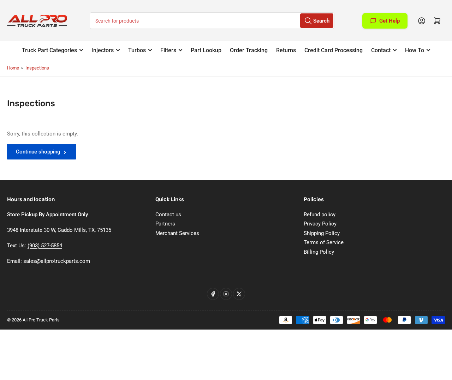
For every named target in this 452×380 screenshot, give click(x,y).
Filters (168, 50)
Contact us (168, 214)
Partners (165, 224)
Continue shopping (38, 152)
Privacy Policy (320, 224)
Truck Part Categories (49, 50)
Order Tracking (249, 50)
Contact (381, 50)
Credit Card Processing (333, 50)
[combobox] (212, 20)
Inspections (37, 68)
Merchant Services (177, 233)
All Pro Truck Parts (41, 319)
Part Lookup (206, 50)
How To (414, 50)
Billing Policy (319, 252)
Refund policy (319, 214)
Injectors (102, 50)
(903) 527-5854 (45, 245)
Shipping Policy (322, 233)
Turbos (137, 50)
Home (13, 68)
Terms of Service (324, 242)
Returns (286, 50)
